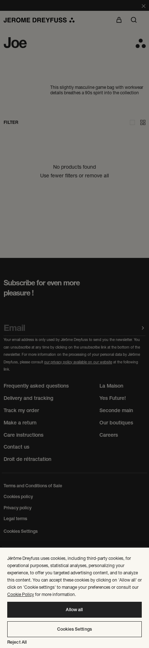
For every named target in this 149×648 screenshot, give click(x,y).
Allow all (74, 609)
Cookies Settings (74, 629)
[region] (74, 598)
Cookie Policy (20, 594)
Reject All (17, 642)
